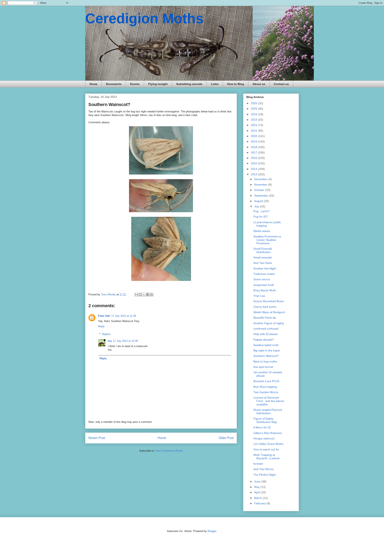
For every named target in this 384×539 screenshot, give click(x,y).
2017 (254, 152)
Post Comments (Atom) (169, 450)
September (261, 195)
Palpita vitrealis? (263, 339)
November (261, 184)
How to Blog (235, 84)
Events (135, 84)
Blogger (212, 531)
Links (215, 84)
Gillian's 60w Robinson (267, 433)
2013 (254, 174)
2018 (254, 147)
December (261, 179)
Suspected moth (263, 285)
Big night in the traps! (266, 350)
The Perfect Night (264, 474)
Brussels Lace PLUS (266, 381)
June (257, 481)
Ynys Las (259, 295)
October (259, 190)
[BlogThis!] (140, 295)
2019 (254, 141)
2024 (254, 114)
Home (93, 84)
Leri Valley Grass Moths (268, 443)
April (257, 492)
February (260, 503)
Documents (114, 84)
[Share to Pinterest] (152, 295)
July (257, 206)
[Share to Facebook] (148, 295)
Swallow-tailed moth (266, 345)
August (259, 201)
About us (259, 84)
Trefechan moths (264, 274)
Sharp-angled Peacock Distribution (267, 411)
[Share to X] (144, 295)
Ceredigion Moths (144, 18)
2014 (254, 169)
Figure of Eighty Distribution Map (265, 420)
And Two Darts (262, 262)
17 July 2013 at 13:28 (125, 340)
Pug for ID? (260, 216)
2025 (254, 108)
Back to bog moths (265, 361)
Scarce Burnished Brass (268, 301)
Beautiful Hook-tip (264, 317)
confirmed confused (265, 328)
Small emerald (262, 257)
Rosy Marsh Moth (264, 290)
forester (258, 463)
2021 (254, 130)
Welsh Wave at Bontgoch (269, 312)
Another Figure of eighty (268, 323)
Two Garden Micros (265, 392)
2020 (254, 136)
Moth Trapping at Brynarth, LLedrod (266, 456)
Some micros (261, 279)
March (258, 498)
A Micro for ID (262, 427)
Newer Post (96, 438)
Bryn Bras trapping (265, 386)
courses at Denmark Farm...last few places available (268, 401)
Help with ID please (265, 334)
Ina (110, 340)
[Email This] (136, 295)
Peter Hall (104, 315)
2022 (254, 125)
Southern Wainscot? (266, 355)
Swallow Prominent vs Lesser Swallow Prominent (267, 240)
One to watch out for (266, 449)
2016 (254, 157)
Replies (106, 334)
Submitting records (189, 84)
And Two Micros (263, 469)
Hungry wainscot (263, 438)
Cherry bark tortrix (264, 306)
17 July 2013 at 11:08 (123, 315)
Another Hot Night (264, 268)
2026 (254, 103)
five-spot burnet (263, 366)
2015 (254, 163)
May (257, 487)
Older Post (226, 438)
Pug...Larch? (261, 211)
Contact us (281, 84)
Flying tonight (158, 84)
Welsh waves (261, 231)
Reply (101, 326)
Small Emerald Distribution (262, 250)
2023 (254, 119)
